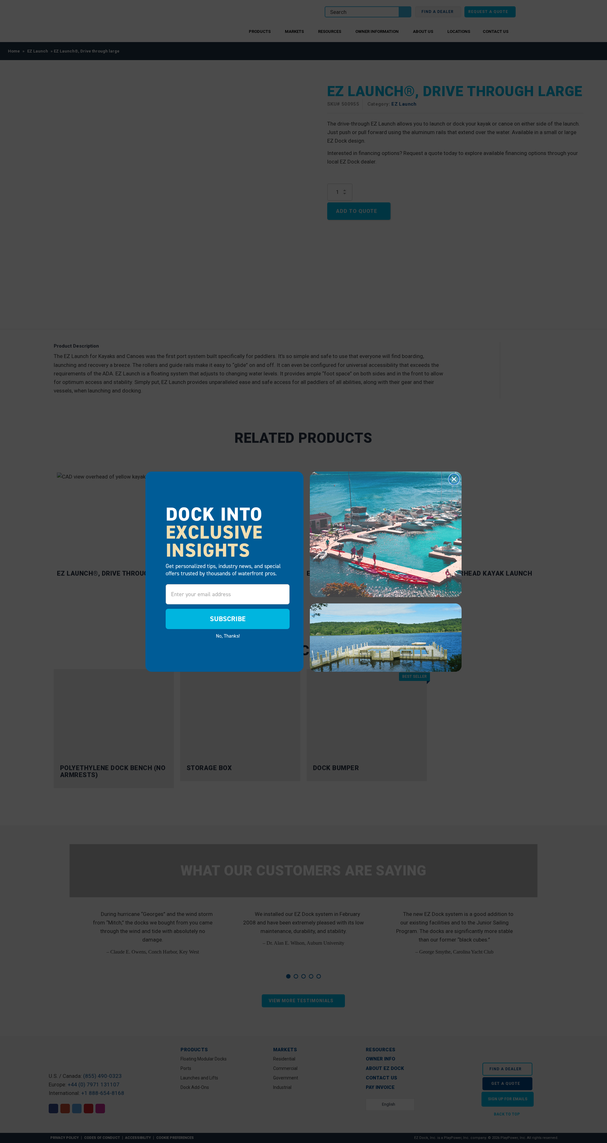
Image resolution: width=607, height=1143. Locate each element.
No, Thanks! (228, 636)
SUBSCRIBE (228, 618)
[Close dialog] (454, 479)
